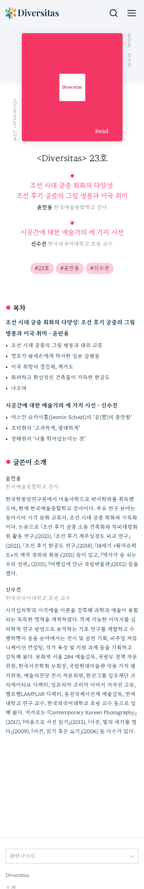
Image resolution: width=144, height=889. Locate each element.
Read (101, 131)
